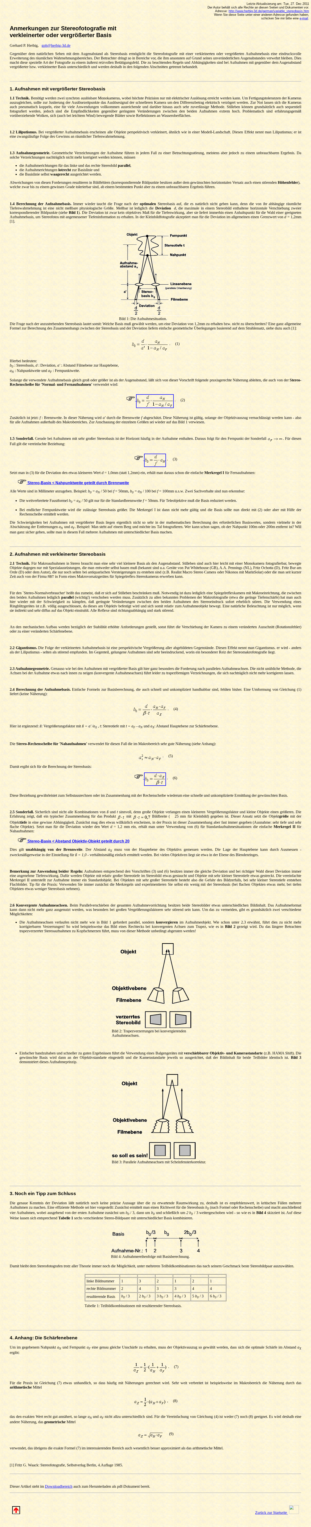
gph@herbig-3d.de (56, 45)
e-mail (304, 18)
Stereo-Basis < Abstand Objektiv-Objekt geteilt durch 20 (78, 841)
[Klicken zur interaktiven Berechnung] (150, 400)
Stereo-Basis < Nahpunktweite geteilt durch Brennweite (77, 483)
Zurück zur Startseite (271, 1513)
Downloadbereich (58, 1486)
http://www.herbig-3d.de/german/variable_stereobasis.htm (269, 11)
